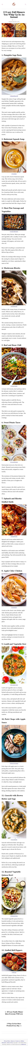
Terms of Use (10, 1042)
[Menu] (2, 4)
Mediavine (23, 1044)
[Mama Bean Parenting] (14, 4)
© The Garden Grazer (14, 684)
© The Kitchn (14, 173)
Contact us (17, 1041)
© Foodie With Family (14, 231)
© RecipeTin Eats (14, 306)
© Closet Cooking (14, 386)
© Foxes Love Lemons (14, 763)
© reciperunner (14, 607)
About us (13, 1041)
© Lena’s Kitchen (14, 839)
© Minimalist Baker (14, 915)
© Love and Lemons (14, 462)
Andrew (14, 19)
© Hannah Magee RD (14, 96)
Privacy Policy (7, 1041)
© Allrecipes (14, 972)
